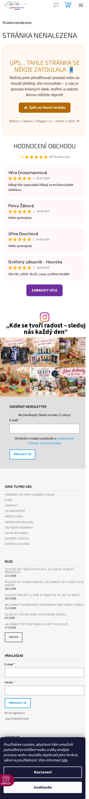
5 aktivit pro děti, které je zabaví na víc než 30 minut (42, 595)
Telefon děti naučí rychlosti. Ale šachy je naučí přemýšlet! (39, 571)
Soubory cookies (17, 538)
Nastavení (43, 772)
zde (64, 760)
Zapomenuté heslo (17, 719)
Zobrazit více (44, 290)
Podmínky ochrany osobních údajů (30, 494)
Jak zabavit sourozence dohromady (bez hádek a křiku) (44, 604)
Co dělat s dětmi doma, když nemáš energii (35, 614)
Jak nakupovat (15, 510)
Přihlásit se (22, 454)
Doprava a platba (17, 543)
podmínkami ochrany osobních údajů (51, 441)
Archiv (14, 637)
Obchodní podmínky (19, 527)
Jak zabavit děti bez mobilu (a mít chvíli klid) (36, 624)
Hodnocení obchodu (45, 145)
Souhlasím (43, 787)
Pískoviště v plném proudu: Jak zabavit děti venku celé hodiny (44, 583)
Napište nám (13, 516)
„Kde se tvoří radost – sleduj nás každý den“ (46, 328)
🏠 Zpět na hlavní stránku (44, 107)
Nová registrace (15, 713)
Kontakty (11, 505)
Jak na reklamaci (16, 532)
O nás (9, 500)
